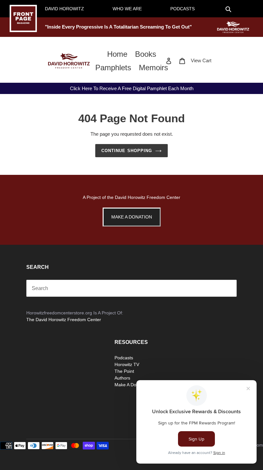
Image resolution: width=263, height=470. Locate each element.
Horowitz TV (127, 364)
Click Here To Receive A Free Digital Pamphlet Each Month (131, 88)
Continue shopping (126, 150)
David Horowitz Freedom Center (147, 197)
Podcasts (124, 357)
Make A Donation (131, 216)
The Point (124, 371)
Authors (122, 377)
